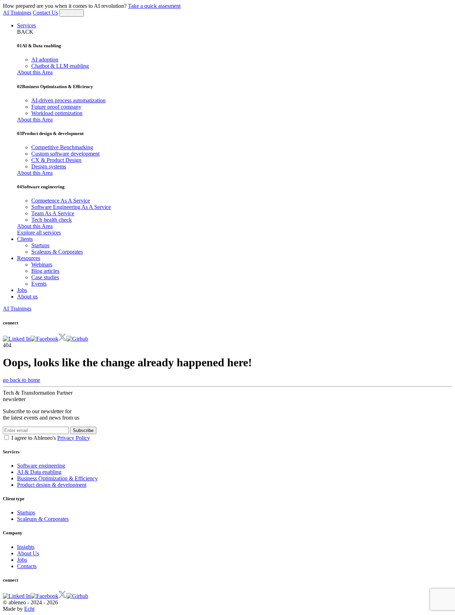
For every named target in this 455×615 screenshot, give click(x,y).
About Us (28, 553)
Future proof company (56, 107)
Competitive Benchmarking (62, 147)
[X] (62, 339)
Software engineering (41, 466)
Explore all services (39, 233)
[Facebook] (44, 339)
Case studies (45, 277)
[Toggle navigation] (71, 13)
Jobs (22, 290)
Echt (29, 609)
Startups (40, 245)
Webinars (41, 264)
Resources (28, 258)
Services (26, 25)
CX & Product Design (56, 160)
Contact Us (45, 13)
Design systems (48, 166)
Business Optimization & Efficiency (57, 478)
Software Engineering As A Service (71, 207)
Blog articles (45, 271)
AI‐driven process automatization (68, 100)
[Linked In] (17, 339)
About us (27, 296)
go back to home (21, 380)
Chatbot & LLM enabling (60, 66)
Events (39, 284)
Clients (25, 239)
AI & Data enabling (39, 472)
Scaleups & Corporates (57, 252)
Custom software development (65, 154)
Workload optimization (56, 113)
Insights (25, 547)
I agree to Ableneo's (50, 438)
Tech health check (51, 220)
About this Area (35, 72)
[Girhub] (77, 339)
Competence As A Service (60, 201)
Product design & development (51, 485)
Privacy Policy (73, 438)
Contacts (27, 566)
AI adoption (44, 59)
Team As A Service (52, 213)
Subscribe (83, 430)
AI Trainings (17, 13)
